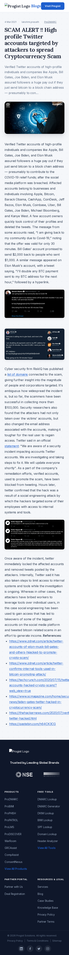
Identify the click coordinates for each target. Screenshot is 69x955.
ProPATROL (11, 820)
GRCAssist (11, 847)
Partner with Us (14, 886)
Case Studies (45, 900)
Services (43, 886)
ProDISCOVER (13, 834)
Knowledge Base (48, 907)
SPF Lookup (45, 827)
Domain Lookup (47, 834)
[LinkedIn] (21, 948)
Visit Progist (53, 5)
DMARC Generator (49, 806)
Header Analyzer (48, 841)
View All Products (16, 868)
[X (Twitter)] (39, 948)
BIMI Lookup (45, 820)
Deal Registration (15, 893)
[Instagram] (47, 948)
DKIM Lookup (46, 813)
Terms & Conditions (37, 940)
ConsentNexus (13, 861)
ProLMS (9, 827)
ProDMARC (50, 21)
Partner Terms (46, 921)
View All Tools (47, 847)
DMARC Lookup (47, 799)
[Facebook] (30, 948)
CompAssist (12, 854)
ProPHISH (10, 813)
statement (12, 446)
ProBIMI (9, 806)
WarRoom (10, 841)
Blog (40, 893)
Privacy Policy (46, 914)
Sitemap (57, 940)
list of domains (17, 374)
